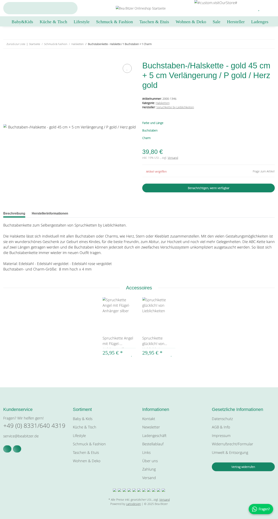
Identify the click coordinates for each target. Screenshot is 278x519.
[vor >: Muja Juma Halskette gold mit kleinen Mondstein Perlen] (270, 44)
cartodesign (133, 504)
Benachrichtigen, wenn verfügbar (208, 188)
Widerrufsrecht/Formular (232, 443)
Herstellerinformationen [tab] (50, 213)
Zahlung (149, 469)
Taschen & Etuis (86, 452)
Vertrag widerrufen (243, 467)
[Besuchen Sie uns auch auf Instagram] (17, 448)
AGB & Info (221, 427)
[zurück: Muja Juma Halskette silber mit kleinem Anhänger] (261, 44)
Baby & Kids (82, 418)
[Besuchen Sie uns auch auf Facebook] (7, 448)
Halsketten (163, 103)
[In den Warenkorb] (6, 58)
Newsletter (151, 427)
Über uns (150, 460)
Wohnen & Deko (87, 460)
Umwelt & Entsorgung (230, 452)
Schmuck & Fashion (89, 443)
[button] (249, 8)
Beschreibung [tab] (14, 213)
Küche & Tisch (84, 427)
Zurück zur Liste (16, 44)
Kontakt (148, 418)
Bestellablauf (152, 443)
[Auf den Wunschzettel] (127, 68)
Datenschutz (222, 418)
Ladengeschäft (154, 435)
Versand (173, 158)
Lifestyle (79, 435)
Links (146, 452)
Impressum (221, 435)
